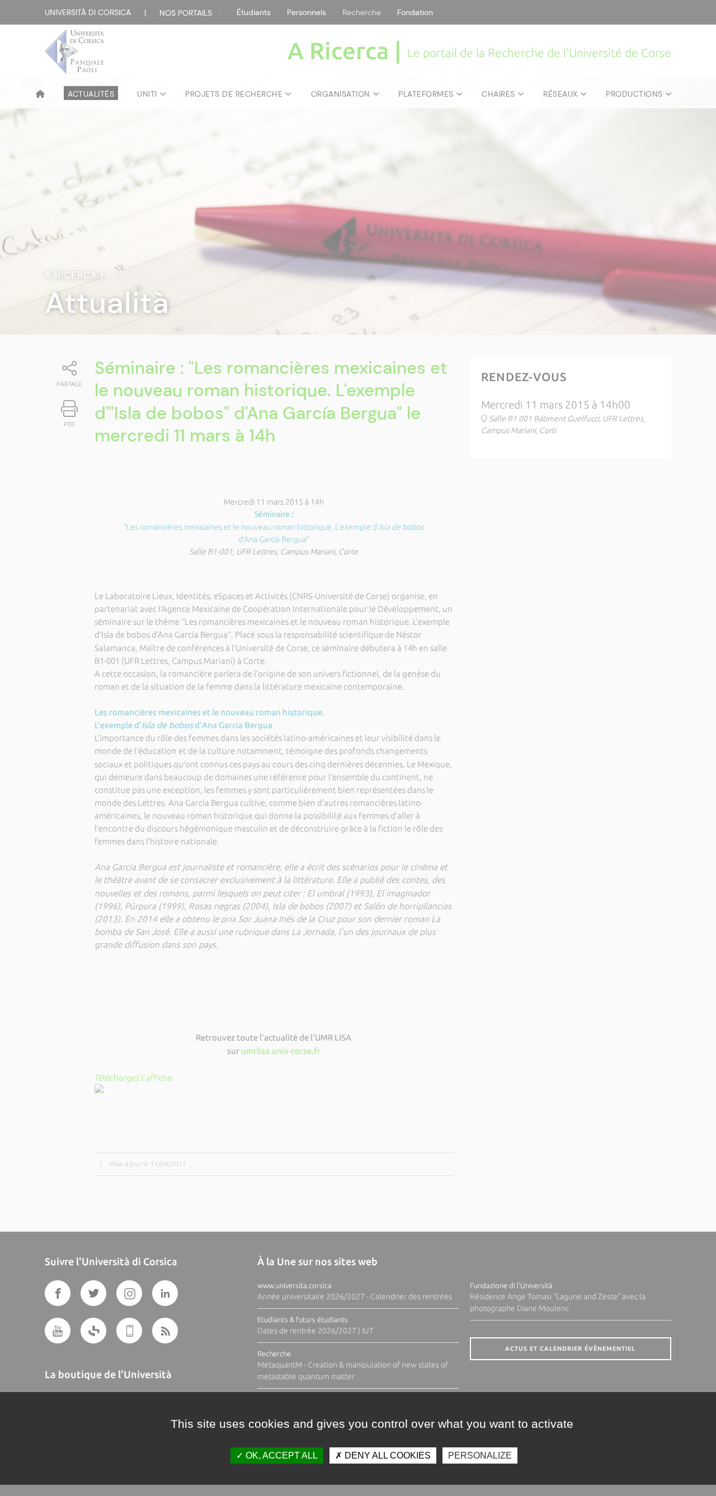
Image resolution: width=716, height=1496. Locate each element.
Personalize (480, 1455)
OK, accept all (280, 1455)
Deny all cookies (386, 1455)
